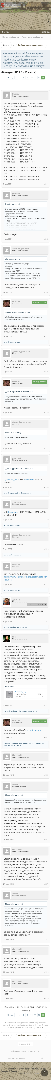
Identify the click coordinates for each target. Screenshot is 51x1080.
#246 (46, 412)
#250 (46, 549)
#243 (46, 292)
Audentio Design (33, 1073)
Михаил (16, 302)
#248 (46, 487)
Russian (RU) (24, 1044)
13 (43, 77)
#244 (46, 336)
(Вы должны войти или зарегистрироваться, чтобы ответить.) (25, 1009)
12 (39, 77)
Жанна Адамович (20, 248)
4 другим (23, 711)
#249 (46, 520)
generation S (16, 493)
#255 (46, 775)
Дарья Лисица (35, 743)
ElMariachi (17, 755)
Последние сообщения (32, 37)
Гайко (13, 627)
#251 (46, 584)
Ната (6, 711)
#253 (46, 705)
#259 (46, 972)
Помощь (31, 1051)
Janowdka (17, 193)
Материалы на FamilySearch (29, 1027)
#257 (46, 884)
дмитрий (17, 458)
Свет (15, 711)
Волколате (29, 479)
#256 (46, 840)
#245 (46, 372)
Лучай (7, 479)
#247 (46, 448)
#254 (46, 738)
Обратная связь (18, 1051)
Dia (10, 711)
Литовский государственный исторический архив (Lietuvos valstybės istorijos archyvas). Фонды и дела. (25, 1025)
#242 (46, 239)
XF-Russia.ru (13, 1071)
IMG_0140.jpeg (20, 692)
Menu (6, 32)
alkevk (6, 342)
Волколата (12, 511)
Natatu (15, 94)
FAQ (38, 1051)
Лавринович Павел (19, 743)
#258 (46, 939)
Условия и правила (16, 1058)
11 (35, 77)
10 (31, 77)
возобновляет (34, 730)
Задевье (15, 479)
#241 (46, 184)
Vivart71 (16, 564)
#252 (46, 622)
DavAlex (7, 743)
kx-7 (14, 637)
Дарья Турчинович (21, 352)
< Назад (10, 77)
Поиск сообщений (11, 37)
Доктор (16, 600)
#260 (46, 999)
